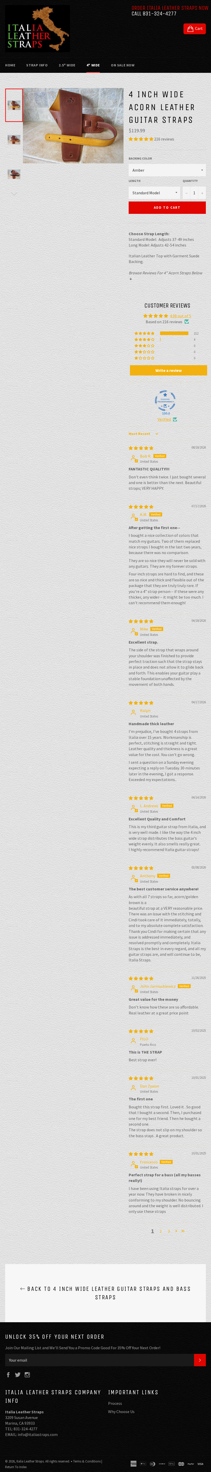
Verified (164, 419)
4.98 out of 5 (180, 315)
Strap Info (37, 65)
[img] (141, 448)
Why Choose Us (121, 1411)
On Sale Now (123, 65)
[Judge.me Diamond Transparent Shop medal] (165, 400)
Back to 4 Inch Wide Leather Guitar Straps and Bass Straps (108, 1293)
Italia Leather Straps (30, 1461)
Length (134, 181)
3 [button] (169, 1231)
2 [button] (161, 1231)
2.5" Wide (67, 65)
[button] (141, 139)
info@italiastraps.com (38, 1434)
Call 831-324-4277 (154, 13)
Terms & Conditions (87, 1461)
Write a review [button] (168, 370)
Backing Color (140, 158)
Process (115, 1403)
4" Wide (93, 65)
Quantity (190, 181)
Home (10, 65)
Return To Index (16, 1467)
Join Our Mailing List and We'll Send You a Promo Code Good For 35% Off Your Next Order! (82, 1347)
